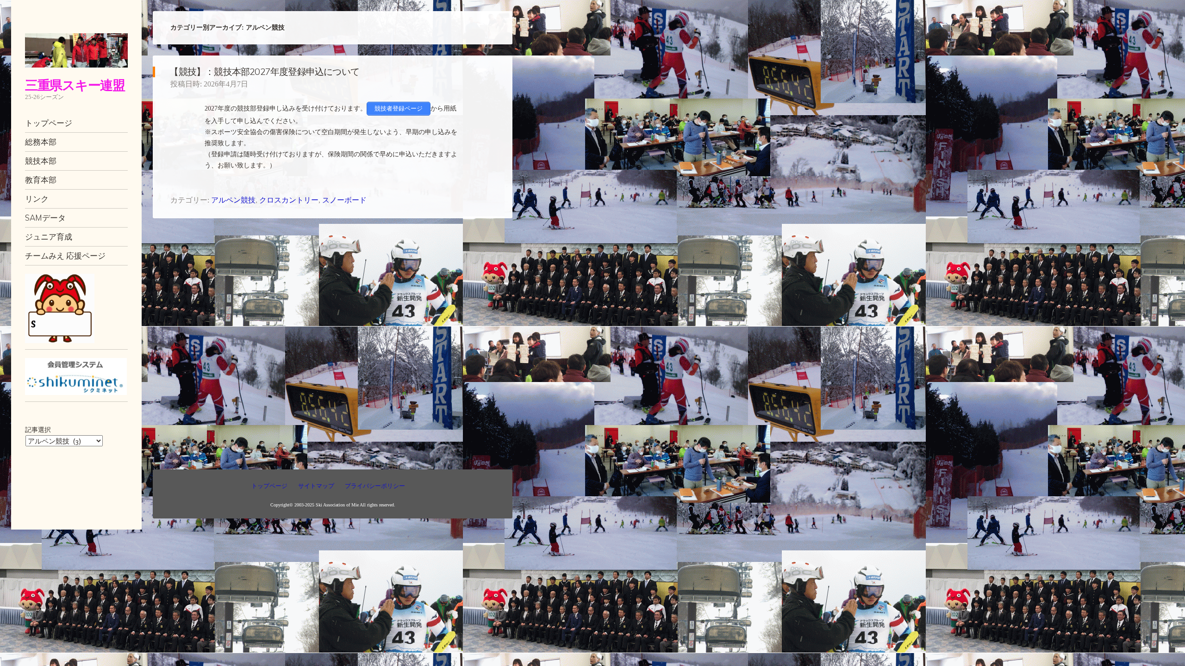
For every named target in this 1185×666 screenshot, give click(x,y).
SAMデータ (45, 217)
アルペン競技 (233, 200)
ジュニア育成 (48, 236)
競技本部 (40, 161)
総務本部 (40, 142)
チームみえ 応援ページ (65, 255)
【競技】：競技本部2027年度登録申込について (264, 71)
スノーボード (344, 200)
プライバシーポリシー (375, 485)
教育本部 (40, 180)
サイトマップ (316, 485)
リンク (37, 199)
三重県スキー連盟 (75, 85)
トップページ (48, 123)
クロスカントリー (288, 200)
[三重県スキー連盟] (76, 50)
